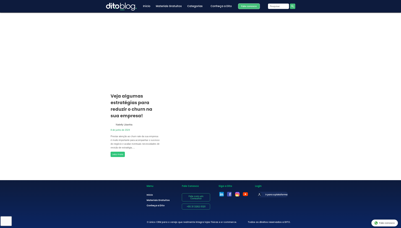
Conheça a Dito (156, 205)
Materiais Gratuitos (158, 200)
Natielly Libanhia (124, 124)
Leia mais (118, 154)
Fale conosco (387, 223)
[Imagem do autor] (113, 123)
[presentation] (135, 68)
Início (150, 194)
